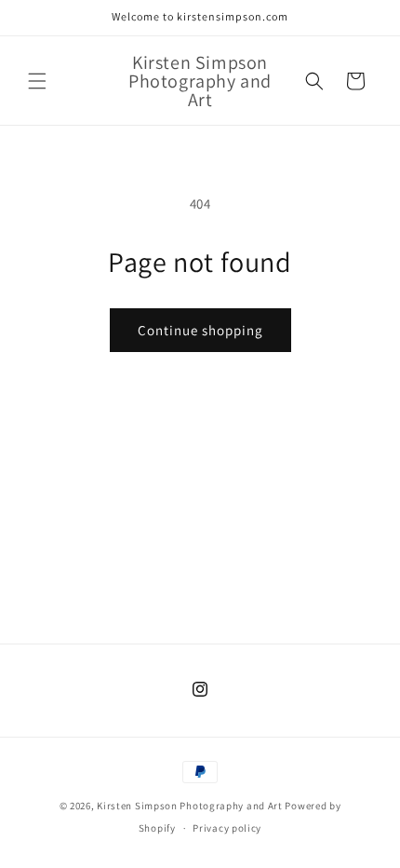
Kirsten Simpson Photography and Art (190, 805)
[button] (37, 81)
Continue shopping (200, 330)
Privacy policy (227, 827)
